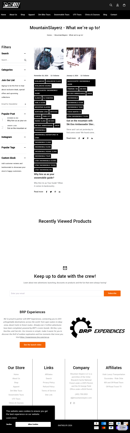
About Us (16, 378)
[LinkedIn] (59, 192)
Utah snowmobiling (43, 170)
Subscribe (112, 293)
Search (49, 378)
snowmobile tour (42, 156)
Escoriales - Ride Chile (113, 378)
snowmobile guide (43, 147)
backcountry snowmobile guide (46, 92)
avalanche (39, 81)
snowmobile (40, 130)
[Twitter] (51, 192)
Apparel (16, 386)
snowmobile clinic (43, 142)
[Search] (111, 5)
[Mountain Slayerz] (11, 5)
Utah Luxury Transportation (113, 374)
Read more (38, 191)
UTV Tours (16, 399)
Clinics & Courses (16, 403)
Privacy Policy (49, 382)
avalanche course (43, 86)
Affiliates (49, 374)
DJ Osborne (48, 98)
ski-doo (51, 121)
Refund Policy (48, 386)
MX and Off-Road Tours (113, 382)
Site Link (48, 395)
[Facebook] (46, 192)
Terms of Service (49, 390)
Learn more (11, 417)
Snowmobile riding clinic (46, 151)
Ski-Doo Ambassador (43, 125)
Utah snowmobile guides (45, 161)
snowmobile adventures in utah (46, 136)
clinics (38, 98)
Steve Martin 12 (74, 112)
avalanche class (53, 81)
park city (47, 116)
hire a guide (40, 103)
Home (49, 35)
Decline (9, 424)
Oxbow (38, 116)
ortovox (54, 112)
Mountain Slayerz (42, 107)
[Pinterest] (55, 192)
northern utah (41, 112)
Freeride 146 (72, 89)
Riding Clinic (40, 121)
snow (57, 125)
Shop (16, 382)
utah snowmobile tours (45, 165)
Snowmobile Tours (16, 395)
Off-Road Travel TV (114, 386)
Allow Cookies (33, 424)
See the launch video (32, 344)
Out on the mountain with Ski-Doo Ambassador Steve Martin (16, 128)
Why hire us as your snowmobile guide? (16, 120)
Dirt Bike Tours (16, 390)
